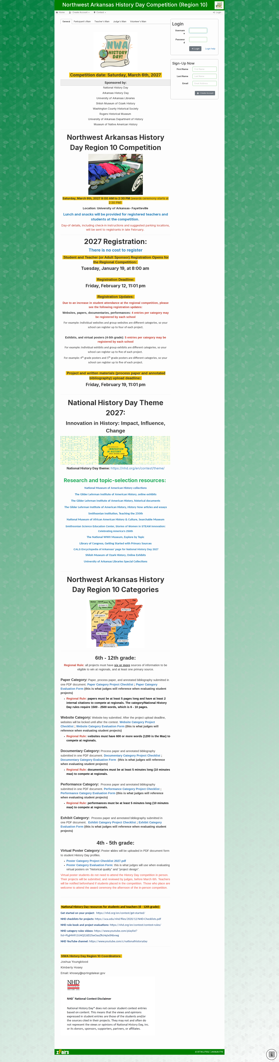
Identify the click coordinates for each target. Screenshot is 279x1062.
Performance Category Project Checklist (132, 789)
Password (180, 41)
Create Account (206, 93)
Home (62, 12)
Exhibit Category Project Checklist (112, 822)
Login (197, 48)
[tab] (66, 21)
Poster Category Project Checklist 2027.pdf (96, 860)
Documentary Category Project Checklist (132, 755)
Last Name (182, 76)
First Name (182, 69)
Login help (210, 48)
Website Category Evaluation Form (100, 726)
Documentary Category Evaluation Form (89, 759)
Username (180, 32)
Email (185, 83)
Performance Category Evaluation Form (88, 793)
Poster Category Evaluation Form (89, 865)
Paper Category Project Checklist (110, 684)
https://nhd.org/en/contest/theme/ (137, 468)
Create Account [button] (80, 12)
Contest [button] (100, 12)
